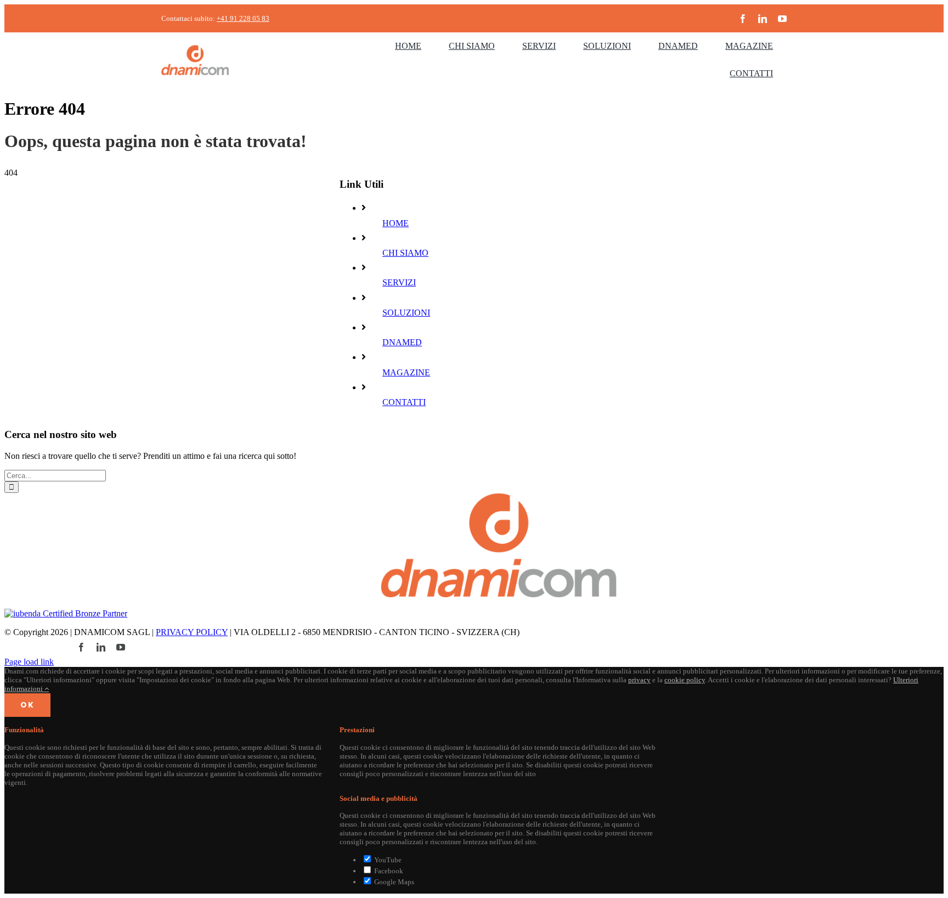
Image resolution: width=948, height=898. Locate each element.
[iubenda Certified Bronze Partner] (65, 613)
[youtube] (782, 18)
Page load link (29, 661)
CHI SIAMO (405, 252)
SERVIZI (399, 282)
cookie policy (684, 680)
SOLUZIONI (406, 312)
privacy (639, 680)
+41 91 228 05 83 (243, 18)
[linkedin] (762, 18)
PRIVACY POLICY (192, 632)
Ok (27, 704)
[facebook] (742, 18)
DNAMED (402, 342)
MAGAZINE (406, 372)
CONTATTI (404, 402)
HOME (395, 223)
